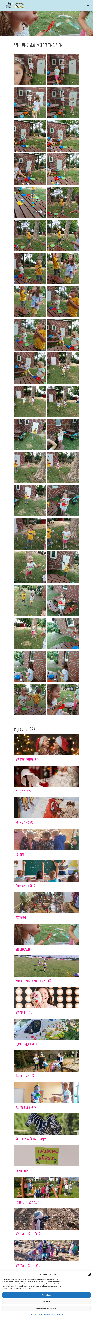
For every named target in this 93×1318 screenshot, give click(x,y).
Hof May (46, 837)
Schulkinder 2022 (46, 869)
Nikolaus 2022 (46, 774)
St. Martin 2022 (46, 806)
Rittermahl (46, 901)
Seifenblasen (46, 932)
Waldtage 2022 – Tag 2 (46, 1217)
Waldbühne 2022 (46, 995)
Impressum (60, 1314)
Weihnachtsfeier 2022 (46, 742)
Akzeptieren (46, 1295)
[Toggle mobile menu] (88, 5)
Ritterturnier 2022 (46, 1090)
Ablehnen (46, 1302)
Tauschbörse (46, 1154)
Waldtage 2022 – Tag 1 (46, 1249)
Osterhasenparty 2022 (46, 1185)
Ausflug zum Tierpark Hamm (46, 1122)
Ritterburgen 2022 (46, 1059)
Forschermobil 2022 (46, 1027)
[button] (89, 1274)
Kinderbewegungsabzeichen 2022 (46, 964)
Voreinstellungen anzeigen (46, 1308)
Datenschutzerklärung (48, 1314)
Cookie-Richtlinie (34, 1314)
